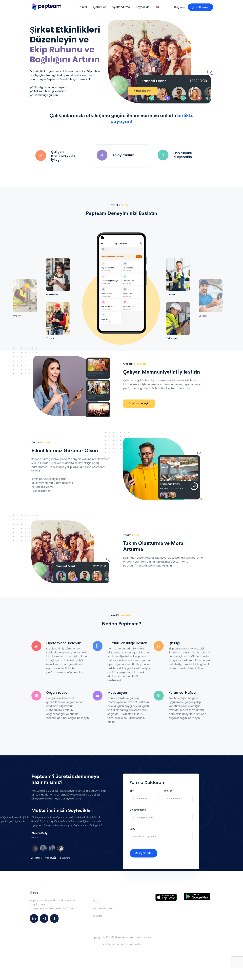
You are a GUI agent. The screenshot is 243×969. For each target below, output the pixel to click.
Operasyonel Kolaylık (63, 643)
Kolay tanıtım (123, 155)
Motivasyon (117, 692)
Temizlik (171, 294)
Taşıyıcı (50, 338)
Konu (132, 828)
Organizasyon (57, 692)
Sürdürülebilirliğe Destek (127, 643)
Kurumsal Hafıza (182, 692)
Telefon (168, 790)
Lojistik (203, 315)
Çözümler (99, 7)
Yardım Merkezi (103, 908)
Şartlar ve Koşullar (131, 944)
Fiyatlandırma (121, 7)
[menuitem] (157, 7)
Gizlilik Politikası (110, 944)
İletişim (97, 916)
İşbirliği (174, 643)
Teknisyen (172, 338)
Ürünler (82, 7)
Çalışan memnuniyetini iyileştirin (63, 155)
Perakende (52, 294)
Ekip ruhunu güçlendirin (182, 155)
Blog (95, 901)
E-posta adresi (138, 809)
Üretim (17, 315)
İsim (132, 790)
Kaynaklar (142, 7)
